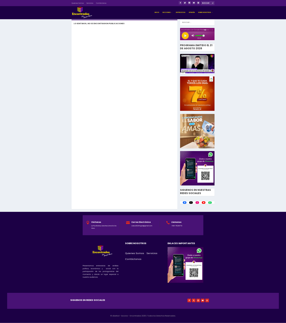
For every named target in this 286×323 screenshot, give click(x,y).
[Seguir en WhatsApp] (207, 300)
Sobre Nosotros (204, 12)
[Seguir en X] (194, 300)
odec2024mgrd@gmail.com (141, 226)
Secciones (166, 12)
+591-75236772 (176, 226)
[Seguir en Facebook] (189, 300)
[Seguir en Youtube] (202, 300)
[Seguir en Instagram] (198, 300)
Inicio (157, 12)
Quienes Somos (78, 3)
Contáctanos (101, 3)
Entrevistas (180, 12)
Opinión (192, 12)
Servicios (89, 3)
